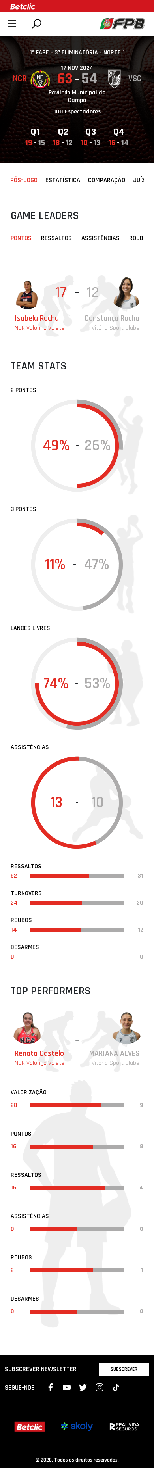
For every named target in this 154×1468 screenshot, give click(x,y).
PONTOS (21, 238)
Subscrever (124, 1369)
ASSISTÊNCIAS (100, 238)
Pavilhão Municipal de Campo (77, 96)
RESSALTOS (56, 238)
